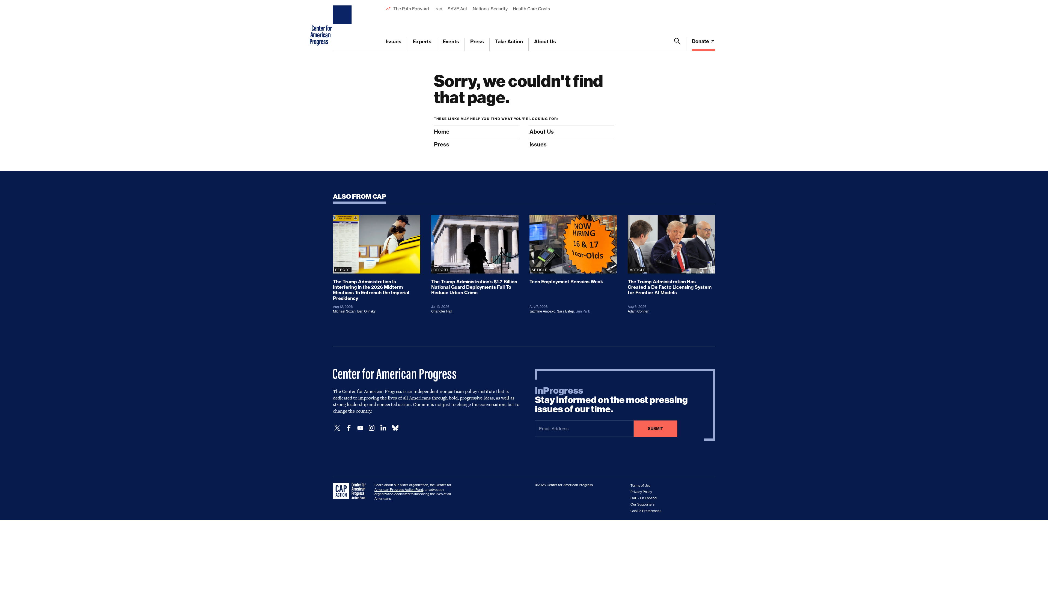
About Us (545, 41)
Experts (422, 41)
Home (441, 131)
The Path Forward (411, 8)
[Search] (677, 44)
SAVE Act (457, 8)
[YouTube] (360, 428)
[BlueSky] (395, 428)
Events (451, 41)
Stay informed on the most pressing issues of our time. (611, 400)
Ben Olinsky (366, 311)
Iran (438, 8)
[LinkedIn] (383, 428)
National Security (490, 8)
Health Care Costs (531, 8)
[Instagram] (371, 428)
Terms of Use (640, 485)
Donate (701, 41)
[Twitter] (337, 428)
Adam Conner (638, 311)
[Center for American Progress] (343, 25)
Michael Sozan (344, 311)
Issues (393, 41)
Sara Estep (565, 311)
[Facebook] (348, 428)
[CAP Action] (351, 491)
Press (477, 41)
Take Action (509, 41)
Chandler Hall (441, 311)
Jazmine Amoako (542, 311)
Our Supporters (642, 504)
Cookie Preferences (645, 511)
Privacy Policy (641, 492)
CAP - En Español (643, 498)
